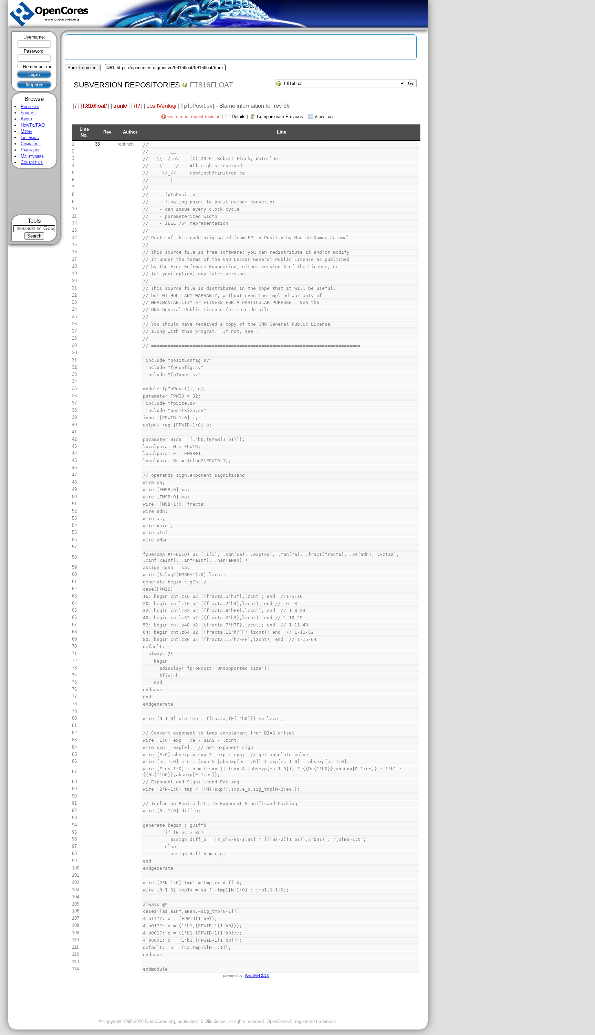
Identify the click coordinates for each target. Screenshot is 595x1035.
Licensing (30, 137)
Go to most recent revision (193, 116)
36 (97, 144)
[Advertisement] (34, 191)
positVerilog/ (161, 105)
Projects (30, 106)
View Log (323, 116)
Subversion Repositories (127, 85)
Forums (28, 112)
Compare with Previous (280, 116)
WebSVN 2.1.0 (257, 975)
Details (239, 116)
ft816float (211, 85)
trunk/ (120, 105)
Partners (30, 149)
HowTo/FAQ (33, 125)
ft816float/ (95, 105)
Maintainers (32, 156)
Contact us (32, 162)
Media (26, 131)
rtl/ (137, 105)
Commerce (31, 143)
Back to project (82, 67)
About (27, 119)
